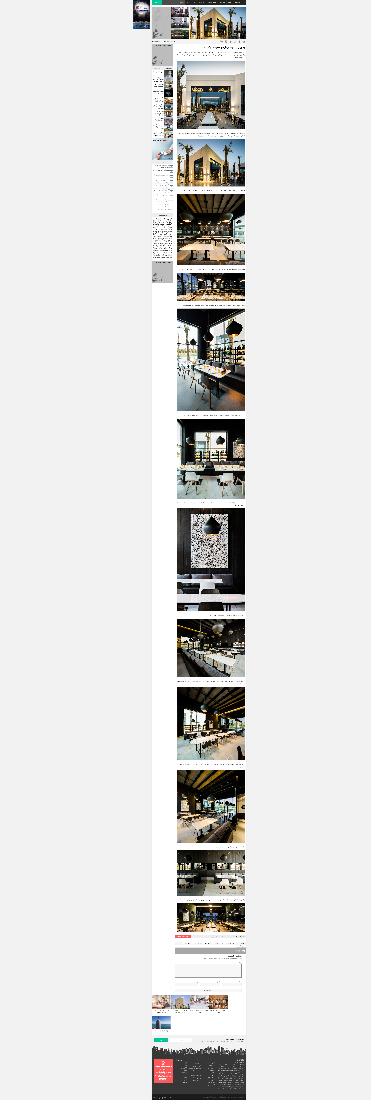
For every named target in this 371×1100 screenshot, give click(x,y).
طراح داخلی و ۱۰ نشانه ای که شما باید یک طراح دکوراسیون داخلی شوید (158, 134)
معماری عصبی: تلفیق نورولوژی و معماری (158, 92)
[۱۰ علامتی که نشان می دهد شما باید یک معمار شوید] (168, 107)
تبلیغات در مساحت (196, 1073)
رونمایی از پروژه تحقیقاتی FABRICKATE (164, 206)
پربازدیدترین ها (168, 68)
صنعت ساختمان (212, 2)
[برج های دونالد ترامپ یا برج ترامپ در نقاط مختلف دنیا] (168, 80)
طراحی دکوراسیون (163, 242)
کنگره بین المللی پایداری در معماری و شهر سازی (161, 191)
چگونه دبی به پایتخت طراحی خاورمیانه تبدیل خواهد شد (158, 99)
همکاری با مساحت (196, 1075)
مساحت (226, 937)
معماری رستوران (187, 943)
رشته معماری (162, 248)
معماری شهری (157, 236)
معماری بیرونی (168, 240)
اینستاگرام (184, 1073)
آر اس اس (184, 1080)
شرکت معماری (161, 252)
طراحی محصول (201, 2)
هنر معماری (156, 243)
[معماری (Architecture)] (168, 120)
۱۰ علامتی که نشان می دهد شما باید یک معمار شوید (158, 106)
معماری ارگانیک (163, 234)
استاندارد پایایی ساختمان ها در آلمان (161, 170)
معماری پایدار (211, 1082)
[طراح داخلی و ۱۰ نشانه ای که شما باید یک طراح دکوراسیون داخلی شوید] (168, 134)
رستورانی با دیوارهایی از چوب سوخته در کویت (224, 47)
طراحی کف (158, 231)
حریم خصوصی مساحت (195, 1068)
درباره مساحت (197, 1063)
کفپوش (170, 229)
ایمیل (218, 982)
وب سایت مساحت (196, 1060)
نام (240, 982)
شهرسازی (169, 245)
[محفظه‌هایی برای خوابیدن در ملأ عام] (168, 87)
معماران (155, 248)
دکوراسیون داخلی (165, 220)
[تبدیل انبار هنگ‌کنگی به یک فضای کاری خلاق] (168, 127)
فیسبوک (185, 1065)
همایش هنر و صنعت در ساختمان (162, 195)
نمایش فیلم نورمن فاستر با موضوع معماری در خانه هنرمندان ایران (162, 181)
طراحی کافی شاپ (219, 943)
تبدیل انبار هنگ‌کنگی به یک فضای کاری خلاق (158, 126)
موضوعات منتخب (163, 215)
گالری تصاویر (157, 2)
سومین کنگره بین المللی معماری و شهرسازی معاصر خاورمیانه (162, 201)
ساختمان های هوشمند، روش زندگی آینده (161, 176)
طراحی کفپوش (168, 250)
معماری (229, 2)
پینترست (184, 1075)
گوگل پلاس (184, 1068)
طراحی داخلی (222, 2)
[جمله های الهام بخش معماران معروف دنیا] (168, 73)
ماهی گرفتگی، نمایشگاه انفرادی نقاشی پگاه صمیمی (162, 166)
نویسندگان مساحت (196, 1071)
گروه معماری (212, 1065)
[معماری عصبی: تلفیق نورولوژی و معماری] (168, 93)
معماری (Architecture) (159, 119)
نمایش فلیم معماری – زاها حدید (162, 210)
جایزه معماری (168, 257)
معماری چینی (208, 943)
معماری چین (163, 245)
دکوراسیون (169, 224)
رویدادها (188, 2)
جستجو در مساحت (196, 1078)
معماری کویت (241, 946)
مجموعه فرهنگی (159, 250)
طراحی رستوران (230, 943)
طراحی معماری (167, 238)
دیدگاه (240, 963)
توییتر (185, 1070)
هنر (194, 2)
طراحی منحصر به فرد (162, 247)
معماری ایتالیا (163, 256)
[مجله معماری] (239, 2)
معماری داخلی (198, 943)
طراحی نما (168, 218)
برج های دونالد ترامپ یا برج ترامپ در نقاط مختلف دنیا (158, 79)
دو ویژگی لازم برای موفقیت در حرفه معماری (199, 1012)
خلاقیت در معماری (160, 227)
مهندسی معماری (158, 238)
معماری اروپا (164, 243)
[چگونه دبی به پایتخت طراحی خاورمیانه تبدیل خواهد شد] (168, 100)
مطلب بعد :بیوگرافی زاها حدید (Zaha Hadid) (164, 42)
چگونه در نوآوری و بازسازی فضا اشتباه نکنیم (218, 1012)
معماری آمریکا (167, 226)
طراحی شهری (159, 240)
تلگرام (185, 1078)
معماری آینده (156, 256)
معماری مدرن (158, 222)
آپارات (185, 1063)
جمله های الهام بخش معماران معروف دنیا (158, 72)
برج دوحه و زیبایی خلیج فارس (161, 1031)
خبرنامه (185, 1082)
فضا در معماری (163, 254)
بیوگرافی (213, 1073)
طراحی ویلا (165, 236)
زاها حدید (161, 233)
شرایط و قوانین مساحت (195, 1066)
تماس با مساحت (196, 1080)
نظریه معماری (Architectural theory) (159, 113)
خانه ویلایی (163, 229)
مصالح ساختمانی (158, 224)
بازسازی (164, 231)
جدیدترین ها (157, 68)
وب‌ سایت (195, 982)
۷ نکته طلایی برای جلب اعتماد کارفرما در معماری (161, 1012)
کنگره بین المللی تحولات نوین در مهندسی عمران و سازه (162, 186)
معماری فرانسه (161, 257)
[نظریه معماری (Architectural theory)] (168, 114)
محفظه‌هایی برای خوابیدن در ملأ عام (159, 85)
